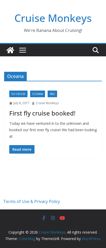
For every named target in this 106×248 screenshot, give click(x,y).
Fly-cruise (18, 94)
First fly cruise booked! (42, 113)
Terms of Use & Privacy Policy (31, 201)
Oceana (37, 94)
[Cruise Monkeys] (10, 50)
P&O (52, 94)
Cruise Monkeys (53, 18)
